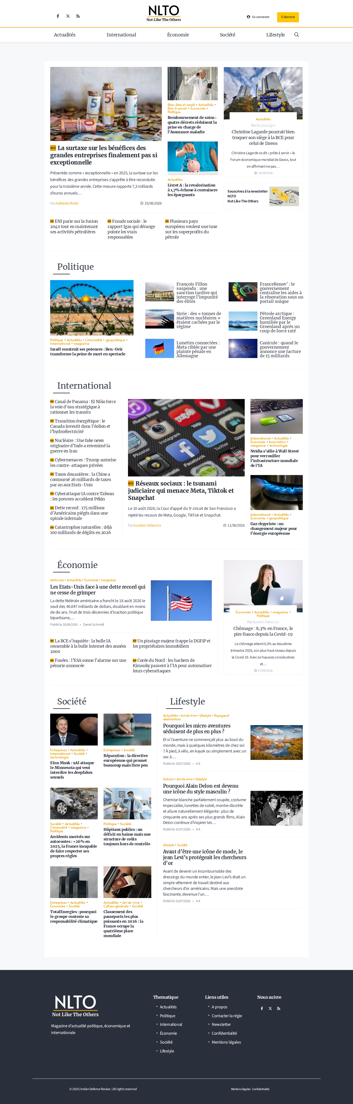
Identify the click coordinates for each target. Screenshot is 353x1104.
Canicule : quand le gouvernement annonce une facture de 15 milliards (280, 349)
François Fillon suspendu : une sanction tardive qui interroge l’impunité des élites (197, 293)
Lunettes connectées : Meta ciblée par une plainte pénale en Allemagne (198, 349)
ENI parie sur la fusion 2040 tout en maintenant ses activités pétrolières (74, 227)
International (121, 35)
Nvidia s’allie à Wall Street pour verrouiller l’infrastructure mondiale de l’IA (274, 458)
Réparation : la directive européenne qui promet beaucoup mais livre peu (125, 760)
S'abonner (288, 17)
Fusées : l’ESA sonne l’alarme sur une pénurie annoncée (88, 663)
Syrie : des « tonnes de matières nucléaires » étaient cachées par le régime (198, 320)
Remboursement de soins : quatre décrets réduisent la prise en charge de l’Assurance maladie (192, 124)
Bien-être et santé (181, 104)
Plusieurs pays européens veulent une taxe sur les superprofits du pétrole (191, 229)
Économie (178, 35)
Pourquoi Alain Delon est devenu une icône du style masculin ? (200, 789)
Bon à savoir (177, 108)
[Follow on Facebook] (58, 16)
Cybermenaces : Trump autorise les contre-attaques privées (83, 462)
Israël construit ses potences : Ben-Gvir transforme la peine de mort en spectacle (87, 351)
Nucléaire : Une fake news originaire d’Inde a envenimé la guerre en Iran (80, 446)
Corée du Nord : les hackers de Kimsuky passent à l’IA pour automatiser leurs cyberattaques (172, 666)
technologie (278, 445)
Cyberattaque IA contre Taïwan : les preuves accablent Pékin (82, 496)
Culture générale (115, 905)
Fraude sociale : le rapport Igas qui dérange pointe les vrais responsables (131, 229)
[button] (297, 35)
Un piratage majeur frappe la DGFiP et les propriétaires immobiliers (171, 643)
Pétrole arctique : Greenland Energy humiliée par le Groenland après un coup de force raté (280, 322)
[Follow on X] (68, 16)
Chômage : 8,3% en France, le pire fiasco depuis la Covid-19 (263, 631)
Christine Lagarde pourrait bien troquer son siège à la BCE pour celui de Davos (263, 137)
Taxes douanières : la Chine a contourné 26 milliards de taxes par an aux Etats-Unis (80, 479)
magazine (81, 343)
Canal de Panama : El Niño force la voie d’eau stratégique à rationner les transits (83, 407)
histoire (168, 778)
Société (227, 35)
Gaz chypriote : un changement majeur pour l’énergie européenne (273, 528)
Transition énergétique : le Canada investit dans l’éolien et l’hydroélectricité (80, 426)
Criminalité (93, 339)
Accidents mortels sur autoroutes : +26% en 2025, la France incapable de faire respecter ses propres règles (73, 846)
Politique (174, 111)
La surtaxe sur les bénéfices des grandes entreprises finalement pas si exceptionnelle (103, 155)
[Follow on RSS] (78, 16)
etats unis (57, 579)
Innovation (277, 441)
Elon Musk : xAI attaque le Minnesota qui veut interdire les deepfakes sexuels (72, 770)
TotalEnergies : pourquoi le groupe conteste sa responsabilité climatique (73, 916)
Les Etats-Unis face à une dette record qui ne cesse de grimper (97, 590)
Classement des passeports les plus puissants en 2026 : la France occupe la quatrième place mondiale (123, 923)
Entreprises (58, 749)
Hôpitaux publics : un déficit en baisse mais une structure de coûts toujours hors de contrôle (127, 836)
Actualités (65, 35)
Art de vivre (131, 902)
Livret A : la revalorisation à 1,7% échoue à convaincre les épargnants (193, 190)
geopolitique (115, 339)
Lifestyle (275, 35)
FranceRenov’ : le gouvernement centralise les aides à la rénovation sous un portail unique (281, 293)
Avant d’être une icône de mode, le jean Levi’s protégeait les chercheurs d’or (204, 857)
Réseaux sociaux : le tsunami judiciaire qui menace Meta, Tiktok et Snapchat (181, 491)
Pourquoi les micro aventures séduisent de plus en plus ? (196, 728)
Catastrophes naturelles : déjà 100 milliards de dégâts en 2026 (81, 530)
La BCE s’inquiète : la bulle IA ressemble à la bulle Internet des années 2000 (88, 646)
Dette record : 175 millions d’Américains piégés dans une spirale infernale (79, 513)
